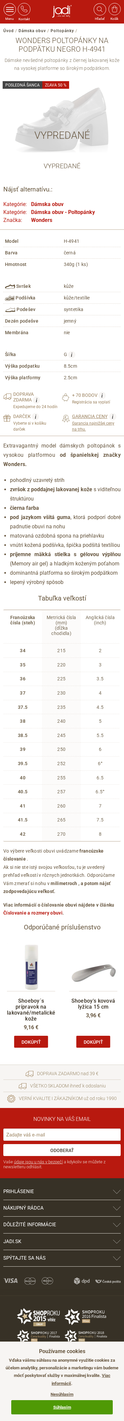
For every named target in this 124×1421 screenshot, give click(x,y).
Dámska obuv (32, 30)
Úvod (8, 30)
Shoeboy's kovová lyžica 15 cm (93, 1004)
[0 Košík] (114, 9)
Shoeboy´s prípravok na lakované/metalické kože (31, 1010)
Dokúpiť (31, 1042)
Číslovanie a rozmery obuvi (32, 913)
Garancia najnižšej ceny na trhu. (93, 422)
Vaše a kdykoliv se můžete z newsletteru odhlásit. (54, 1164)
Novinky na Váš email (62, 1119)
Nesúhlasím (62, 1394)
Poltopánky (62, 30)
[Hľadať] (99, 9)
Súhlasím (62, 1407)
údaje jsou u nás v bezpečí (38, 1161)
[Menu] (9, 9)
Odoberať (62, 1150)
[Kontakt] (24, 9)
